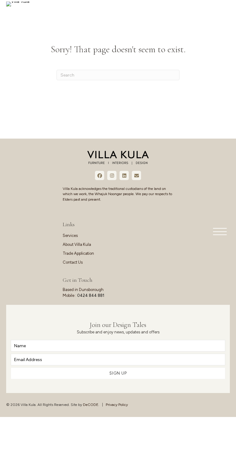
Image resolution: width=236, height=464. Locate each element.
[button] (218, 232)
